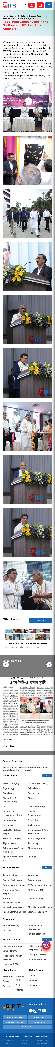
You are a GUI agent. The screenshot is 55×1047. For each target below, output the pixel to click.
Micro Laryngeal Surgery (40, 907)
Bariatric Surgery (11, 783)
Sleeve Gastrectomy (37, 912)
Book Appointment (15, 1017)
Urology (32, 857)
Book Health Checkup (15, 1022)
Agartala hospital (10, 770)
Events (13, 16)
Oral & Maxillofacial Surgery (12, 832)
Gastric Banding (36, 898)
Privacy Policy (24, 1042)
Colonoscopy (34, 880)
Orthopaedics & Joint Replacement (38, 832)
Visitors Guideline (37, 959)
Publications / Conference (35, 927)
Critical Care (34, 788)
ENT (5, 807)
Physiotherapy (10, 843)
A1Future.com (42, 1043)
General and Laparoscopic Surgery (13, 813)
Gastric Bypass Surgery (14, 907)
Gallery (6, 986)
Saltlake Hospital (10, 767)
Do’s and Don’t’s (10, 951)
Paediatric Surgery (12, 838)
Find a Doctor (40, 1017)
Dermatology (34, 793)
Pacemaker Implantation (14, 912)
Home (5, 16)
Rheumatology (35, 848)
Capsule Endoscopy (12, 880)
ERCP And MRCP (36, 890)
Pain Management (36, 838)
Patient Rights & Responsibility (36, 948)
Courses (7, 930)
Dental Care (8, 793)
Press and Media (20, 978)
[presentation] (6, 665)
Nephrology (33, 820)
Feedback (33, 980)
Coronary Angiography (14, 885)
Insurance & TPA (10, 964)
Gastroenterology (36, 807)
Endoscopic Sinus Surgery (11, 892)
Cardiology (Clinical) (38, 783)
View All (40, 620)
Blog (17, 985)
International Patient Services (12, 958)
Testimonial (8, 976)
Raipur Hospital (24, 770)
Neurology (8, 825)
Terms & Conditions (9, 1042)
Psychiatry (33, 843)
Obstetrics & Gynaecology (34, 813)
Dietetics (32, 798)
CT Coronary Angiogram (39, 885)
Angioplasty (33, 875)
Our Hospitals (27, 1027)
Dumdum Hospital (25, 767)
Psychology (8, 788)
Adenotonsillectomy (12, 875)
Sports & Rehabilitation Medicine (14, 858)
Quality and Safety (37, 954)
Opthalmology (35, 825)
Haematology (9, 820)
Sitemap (19, 990)
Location (33, 985)
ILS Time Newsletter (38, 934)
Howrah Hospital (41, 767)
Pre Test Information (12, 946)
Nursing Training (11, 925)
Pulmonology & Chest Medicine (13, 850)
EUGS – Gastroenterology (11, 900)
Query (32, 975)
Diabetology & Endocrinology (10, 800)
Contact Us (40, 1022)
